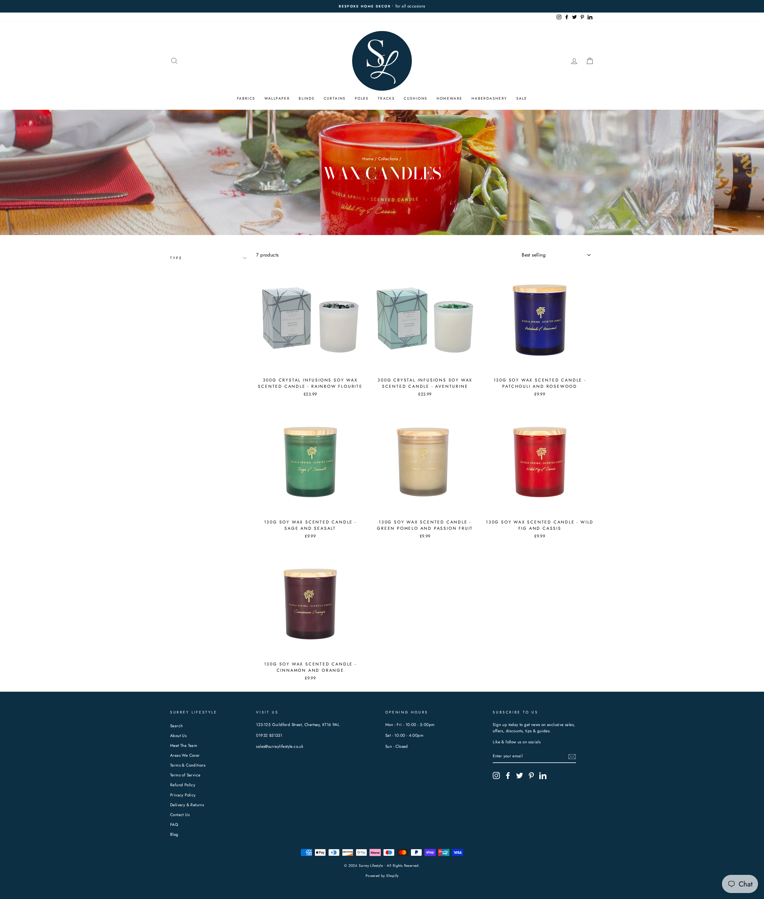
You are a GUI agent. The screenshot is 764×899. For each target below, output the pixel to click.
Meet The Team (183, 745)
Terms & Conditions (187, 765)
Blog (174, 834)
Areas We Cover (185, 755)
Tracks (386, 98)
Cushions (415, 98)
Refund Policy (182, 785)
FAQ (174, 824)
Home (367, 159)
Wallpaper (277, 98)
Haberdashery (489, 98)
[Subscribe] (572, 756)
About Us (178, 736)
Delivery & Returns (187, 805)
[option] (382, 6)
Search (176, 726)
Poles (362, 98)
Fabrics (246, 98)
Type (176, 258)
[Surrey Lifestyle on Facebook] (508, 775)
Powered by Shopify (382, 875)
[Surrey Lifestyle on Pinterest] (531, 775)
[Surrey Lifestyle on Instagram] (496, 775)
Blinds (307, 98)
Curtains (335, 98)
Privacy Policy (183, 795)
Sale (521, 98)
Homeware (450, 98)
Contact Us (180, 815)
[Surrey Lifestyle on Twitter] (519, 775)
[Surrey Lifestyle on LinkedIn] (542, 775)
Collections (388, 159)
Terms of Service (185, 775)
